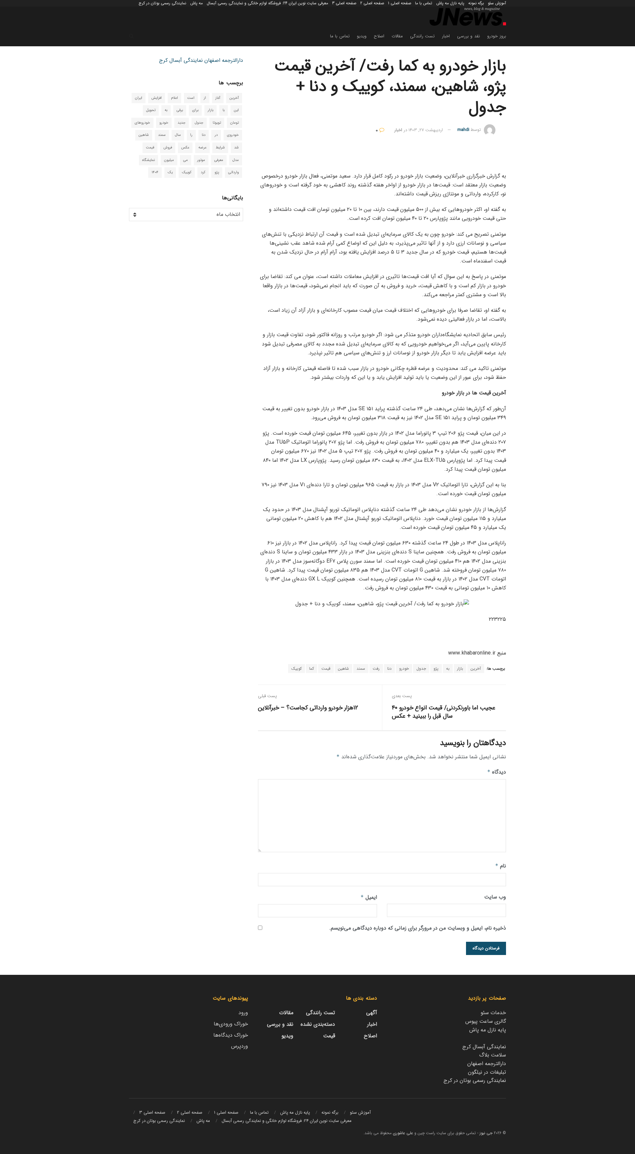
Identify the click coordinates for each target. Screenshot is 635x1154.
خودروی (233, 135)
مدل (236, 160)
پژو (436, 668)
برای (195, 110)
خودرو (404, 668)
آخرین (476, 668)
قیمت (325, 668)
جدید (182, 123)
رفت (376, 668)
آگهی (371, 1013)
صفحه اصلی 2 (372, 3)
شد (236, 147)
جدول (421, 668)
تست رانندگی (422, 36)
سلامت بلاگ (492, 1055)
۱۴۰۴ (154, 172)
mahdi (463, 130)
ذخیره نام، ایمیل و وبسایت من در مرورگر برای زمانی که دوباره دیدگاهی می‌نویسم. (417, 928)
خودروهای (142, 123)
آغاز (217, 98)
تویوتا (217, 123)
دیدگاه (496, 772)
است (190, 98)
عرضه (202, 147)
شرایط (220, 147)
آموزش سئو (497, 3)
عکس (185, 147)
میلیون (169, 160)
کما (311, 668)
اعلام (174, 98)
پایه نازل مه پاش (450, 3)
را (191, 135)
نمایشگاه (148, 160)
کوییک (296, 668)
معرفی (218, 160)
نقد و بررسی (468, 36)
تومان (234, 123)
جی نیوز (486, 1133)
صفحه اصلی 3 (344, 3)
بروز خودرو (496, 36)
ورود (243, 1013)
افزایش (156, 98)
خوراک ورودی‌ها (231, 1024)
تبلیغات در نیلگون (487, 1072)
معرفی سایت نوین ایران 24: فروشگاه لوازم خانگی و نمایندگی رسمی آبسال (267, 3)
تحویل (150, 110)
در (216, 135)
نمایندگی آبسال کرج (181, 60)
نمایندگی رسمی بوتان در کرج (162, 3)
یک (170, 172)
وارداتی (233, 172)
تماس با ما (423, 3)
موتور (201, 160)
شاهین (343, 668)
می (185, 160)
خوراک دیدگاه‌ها (230, 1035)
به (447, 668)
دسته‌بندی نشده (318, 1024)
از (205, 98)
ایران (138, 98)
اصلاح (379, 36)
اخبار (446, 36)
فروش (167, 147)
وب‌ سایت (495, 897)
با (224, 110)
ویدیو (361, 36)
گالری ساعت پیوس (485, 1021)
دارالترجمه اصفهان (223, 60)
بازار (460, 668)
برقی (180, 110)
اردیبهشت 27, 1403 (425, 130)
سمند (361, 668)
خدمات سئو (493, 1013)
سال (178, 135)
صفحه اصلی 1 (399, 3)
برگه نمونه (476, 3)
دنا (389, 668)
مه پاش (196, 3)
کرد (203, 172)
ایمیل (368, 897)
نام (500, 866)
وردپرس (239, 1046)
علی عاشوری (403, 1133)
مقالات (397, 36)
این (236, 110)
